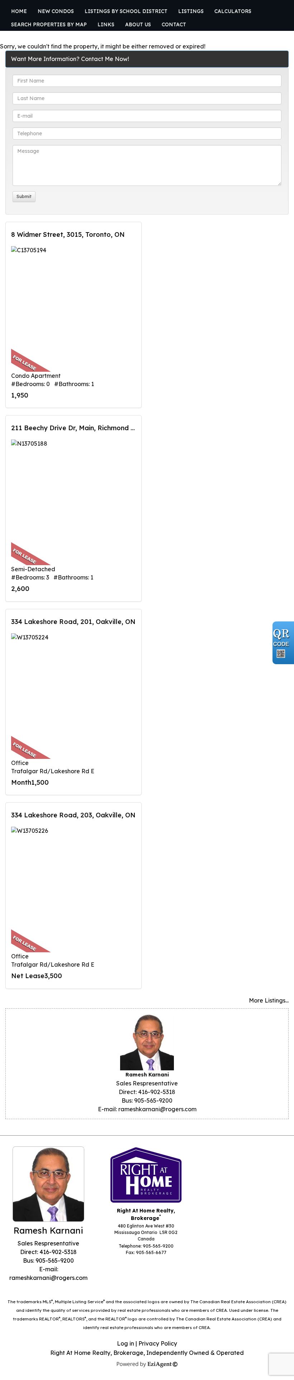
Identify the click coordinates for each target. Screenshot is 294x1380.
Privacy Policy (157, 1343)
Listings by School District (126, 11)
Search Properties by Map (49, 24)
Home (19, 11)
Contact (174, 24)
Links (106, 24)
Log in (125, 1343)
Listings (191, 11)
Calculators (232, 11)
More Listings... (269, 1000)
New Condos (56, 11)
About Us (138, 24)
